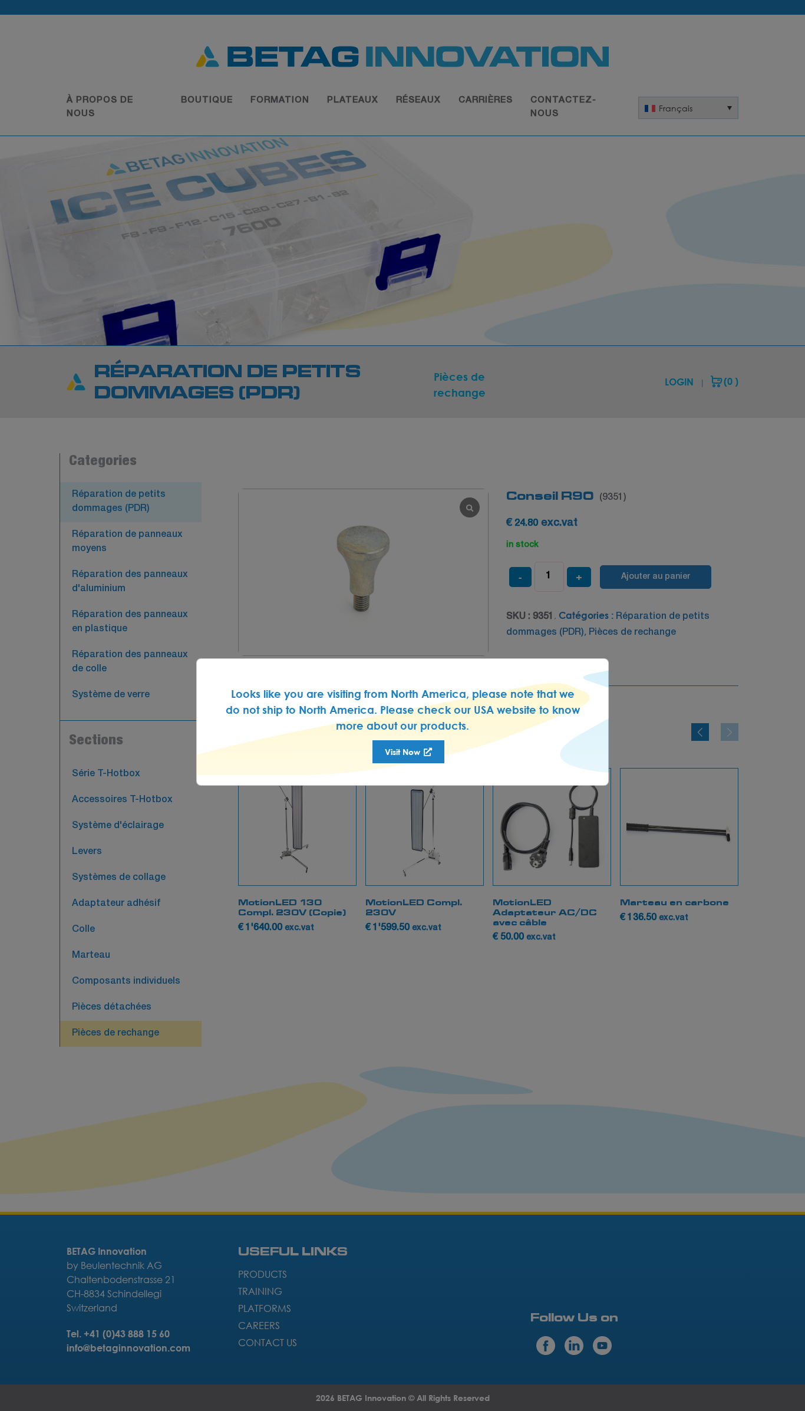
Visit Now (404, 752)
